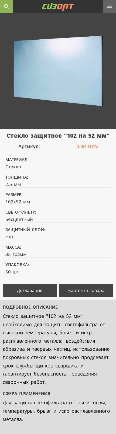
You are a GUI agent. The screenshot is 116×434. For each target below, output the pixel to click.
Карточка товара (86, 290)
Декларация (29, 290)
